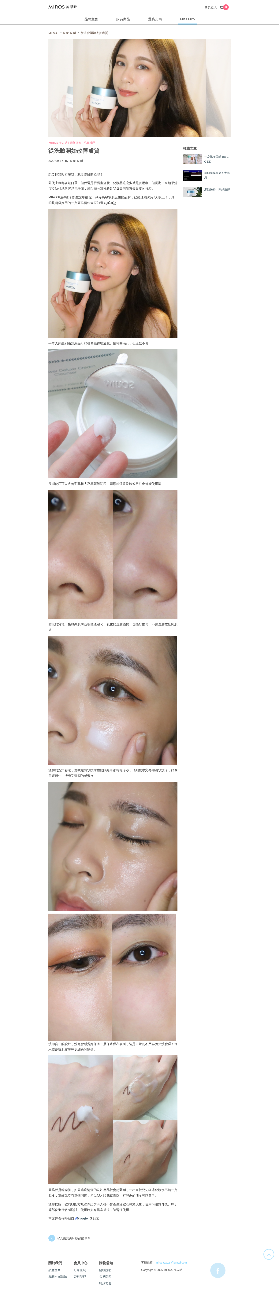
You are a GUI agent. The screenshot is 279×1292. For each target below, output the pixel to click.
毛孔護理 (89, 142)
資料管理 (80, 1276)
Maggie (82, 1218)
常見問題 (105, 1276)
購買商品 (123, 19)
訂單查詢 (80, 1270)
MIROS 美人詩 (62, 7)
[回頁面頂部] (268, 1254)
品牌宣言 (91, 19)
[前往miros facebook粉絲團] (217, 1270)
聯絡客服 (105, 1283)
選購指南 (155, 19)
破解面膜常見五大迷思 (217, 175)
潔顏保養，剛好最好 (217, 189)
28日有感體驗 (57, 1276)
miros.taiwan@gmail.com (171, 1262)
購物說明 (105, 1270)
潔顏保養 (75, 142)
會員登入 (211, 7)
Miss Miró (187, 19)
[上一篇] (9, 653)
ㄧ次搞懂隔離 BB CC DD (216, 159)
